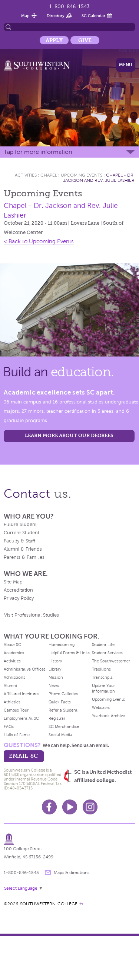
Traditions (101, 669)
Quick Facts (60, 702)
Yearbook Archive (108, 715)
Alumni (10, 685)
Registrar (57, 718)
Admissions (14, 677)
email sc (23, 756)
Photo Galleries (63, 693)
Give (85, 40)
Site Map (13, 582)
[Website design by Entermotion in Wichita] (81, 903)
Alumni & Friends (23, 549)
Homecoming (62, 644)
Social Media (60, 734)
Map (25, 15)
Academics (14, 652)
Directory (55, 15)
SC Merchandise (64, 726)
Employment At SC (21, 718)
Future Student (20, 524)
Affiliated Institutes (21, 693)
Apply (54, 40)
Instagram (90, 807)
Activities (26, 175)
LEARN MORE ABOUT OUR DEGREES (69, 435)
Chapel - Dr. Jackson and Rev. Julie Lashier (99, 177)
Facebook (49, 807)
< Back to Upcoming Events (39, 241)
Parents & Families (24, 557)
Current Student (21, 532)
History (55, 661)
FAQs (9, 726)
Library (55, 669)
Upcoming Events (81, 175)
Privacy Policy (19, 598)
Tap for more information (38, 152)
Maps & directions (71, 872)
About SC (12, 644)
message (48, 872)
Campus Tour (16, 710)
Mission (56, 677)
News (54, 685)
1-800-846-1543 (69, 6)
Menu (125, 64)
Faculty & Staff (19, 541)
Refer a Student (63, 710)
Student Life (103, 644)
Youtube (69, 807)
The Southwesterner (111, 661)
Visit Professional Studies (31, 615)
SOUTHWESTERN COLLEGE (48, 903)
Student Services (107, 652)
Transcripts (102, 677)
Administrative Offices (25, 669)
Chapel (48, 175)
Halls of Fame (17, 734)
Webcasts (101, 707)
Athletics (12, 702)
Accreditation (18, 590)
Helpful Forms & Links (69, 652)
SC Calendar (93, 15)
